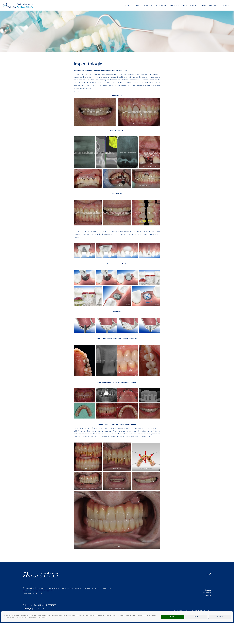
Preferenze (219, 617)
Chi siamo (136, 5)
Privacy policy (27, 594)
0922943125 (39, 608)
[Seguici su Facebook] (209, 574)
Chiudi (196, 617)
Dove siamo (213, 5)
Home (127, 5)
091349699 (36, 605)
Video (203, 5)
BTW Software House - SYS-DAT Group (198, 611)
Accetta (172, 617)
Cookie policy (38, 594)
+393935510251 (49, 605)
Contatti (225, 5)
